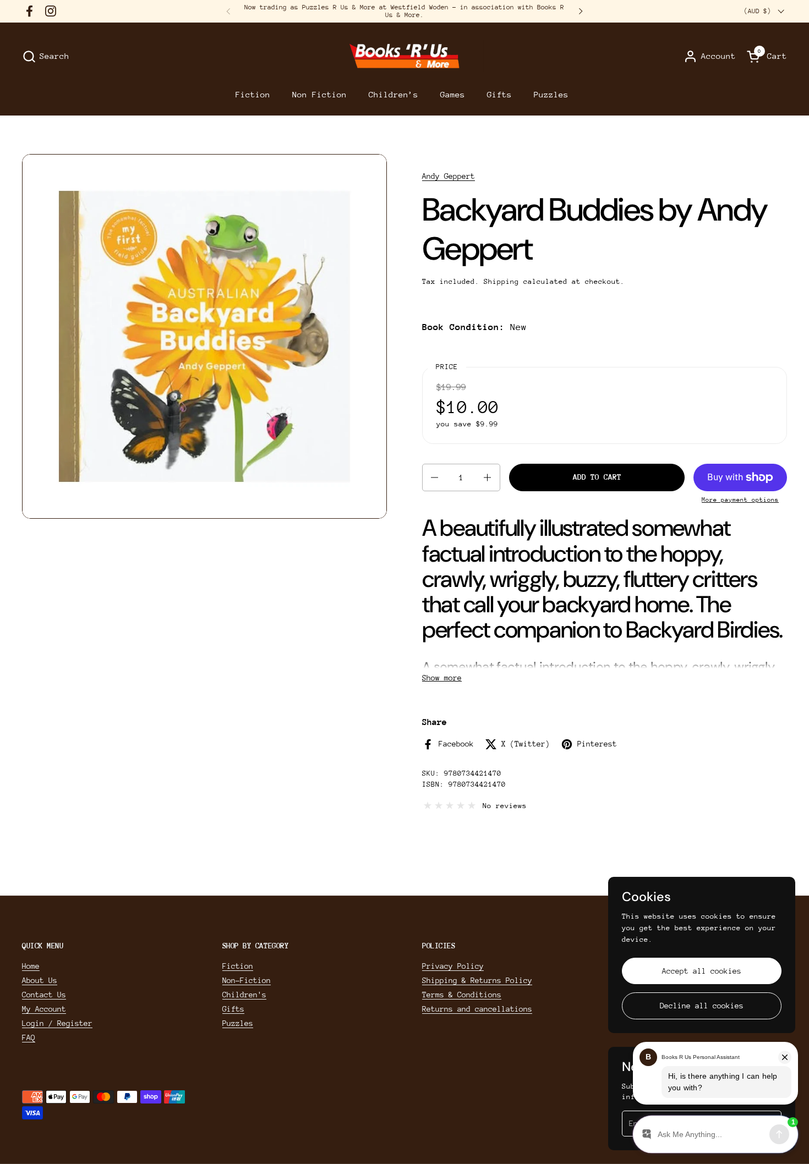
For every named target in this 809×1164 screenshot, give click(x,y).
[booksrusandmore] (404, 56)
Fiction (237, 966)
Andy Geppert (448, 176)
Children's (244, 994)
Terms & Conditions (461, 994)
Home (31, 966)
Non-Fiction (246, 980)
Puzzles (237, 1023)
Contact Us (44, 994)
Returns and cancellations (477, 1008)
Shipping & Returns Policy (477, 980)
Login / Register (57, 1023)
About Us (39, 980)
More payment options (740, 499)
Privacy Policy (453, 966)
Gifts (233, 1008)
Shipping (501, 281)
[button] (45, 56)
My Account (44, 1008)
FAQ (28, 1037)
